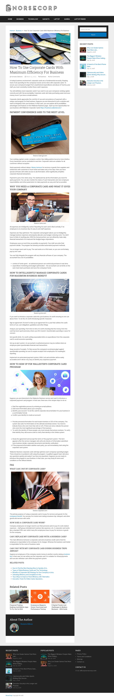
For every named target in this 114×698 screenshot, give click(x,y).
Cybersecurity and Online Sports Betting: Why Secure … (96, 74)
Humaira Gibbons (17, 77)
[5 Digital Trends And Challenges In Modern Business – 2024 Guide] (61, 596)
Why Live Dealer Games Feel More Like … (95, 49)
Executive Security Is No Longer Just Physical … (95, 82)
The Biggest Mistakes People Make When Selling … (96, 57)
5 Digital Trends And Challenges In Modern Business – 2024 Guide (59, 607)
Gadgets (45, 19)
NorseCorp (9, 695)
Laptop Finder (80, 19)
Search (93, 34)
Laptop (57, 19)
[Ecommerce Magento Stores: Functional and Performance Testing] (40, 596)
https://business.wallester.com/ (51, 108)
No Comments (55, 77)
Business (20, 19)
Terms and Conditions (84, 656)
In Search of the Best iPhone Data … (96, 65)
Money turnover (36, 167)
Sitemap (80, 659)
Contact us (80, 662)
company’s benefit (16, 516)
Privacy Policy (81, 654)
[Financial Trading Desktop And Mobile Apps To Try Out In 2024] (19, 596)
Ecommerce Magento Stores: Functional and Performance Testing (39, 607)
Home (10, 19)
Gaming (67, 19)
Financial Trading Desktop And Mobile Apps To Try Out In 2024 (19, 607)
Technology (33, 19)
